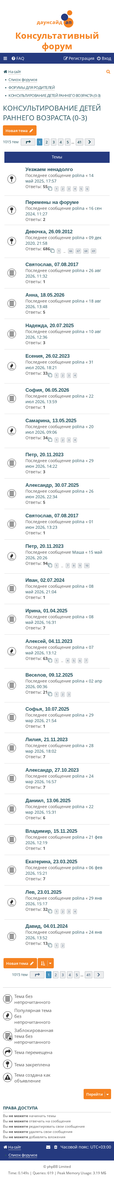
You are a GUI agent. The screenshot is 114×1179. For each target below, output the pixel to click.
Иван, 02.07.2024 (44, 580)
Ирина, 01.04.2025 (46, 611)
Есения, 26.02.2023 (47, 356)
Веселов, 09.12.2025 (49, 675)
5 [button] (68, 142)
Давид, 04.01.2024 (46, 926)
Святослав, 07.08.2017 (51, 264)
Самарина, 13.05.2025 (50, 420)
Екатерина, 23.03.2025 (51, 861)
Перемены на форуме (52, 202)
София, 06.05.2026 (47, 390)
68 (85, 251)
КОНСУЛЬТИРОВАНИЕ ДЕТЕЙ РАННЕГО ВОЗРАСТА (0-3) (52, 112)
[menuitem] (17, 58)
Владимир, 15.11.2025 (51, 831)
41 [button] (79, 142)
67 (78, 251)
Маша (78, 552)
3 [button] (54, 142)
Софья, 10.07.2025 (47, 709)
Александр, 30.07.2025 (52, 485)
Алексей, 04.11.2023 (48, 641)
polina (78, 175)
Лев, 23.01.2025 (43, 892)
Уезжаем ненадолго (49, 169)
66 (70, 251)
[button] (28, 142)
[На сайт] (57, 15)
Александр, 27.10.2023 (52, 770)
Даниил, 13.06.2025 (47, 800)
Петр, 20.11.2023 (44, 454)
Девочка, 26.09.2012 (48, 231)
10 (86, 565)
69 (93, 251)
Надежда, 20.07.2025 (49, 325)
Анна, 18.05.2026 (44, 295)
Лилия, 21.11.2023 (46, 739)
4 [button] (61, 142)
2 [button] (47, 142)
